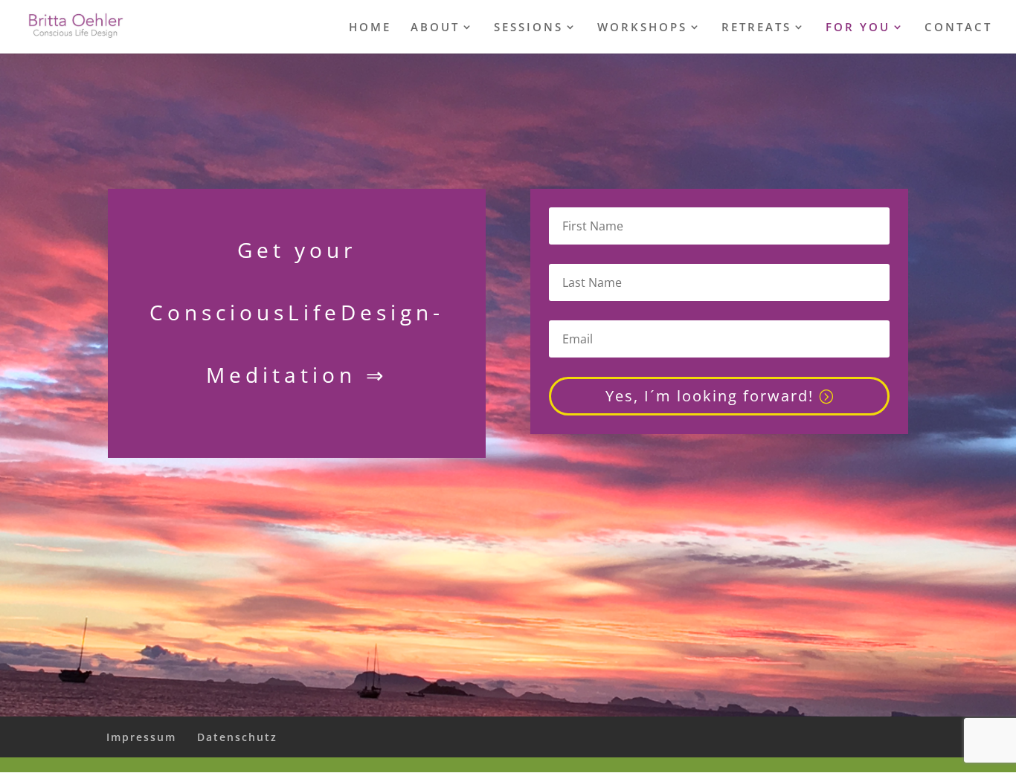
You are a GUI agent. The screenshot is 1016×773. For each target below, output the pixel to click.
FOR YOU (858, 28)
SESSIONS (528, 28)
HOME (370, 28)
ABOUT (435, 28)
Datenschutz (237, 737)
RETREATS (756, 28)
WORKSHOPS (642, 28)
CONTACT (958, 28)
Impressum (141, 737)
